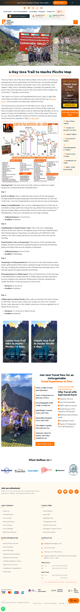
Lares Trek (46, 514)
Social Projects (8, 514)
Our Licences (7, 525)
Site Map (61, 603)
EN (61, 11)
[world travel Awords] (73, 470)
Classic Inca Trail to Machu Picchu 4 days (44, 343)
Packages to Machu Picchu (52, 528)
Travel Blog (33, 11)
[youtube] (29, 8)
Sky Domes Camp (49, 532)
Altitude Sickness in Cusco (12, 561)
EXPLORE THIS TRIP (12, 355)
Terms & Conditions (50, 603)
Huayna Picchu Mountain (11, 554)
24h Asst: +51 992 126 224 (53, 552)
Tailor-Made (7, 11)
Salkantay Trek (48, 518)
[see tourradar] (33, 470)
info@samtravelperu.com (53, 543)
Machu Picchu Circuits (10, 543)
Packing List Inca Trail (10, 557)
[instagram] (33, 8)
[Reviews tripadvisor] (60, 470)
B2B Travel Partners (9, 532)
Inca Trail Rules (8, 528)
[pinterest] (41, 8)
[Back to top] (77, 606)
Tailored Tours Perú (49, 525)
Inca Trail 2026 (8, 547)
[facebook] (24, 8)
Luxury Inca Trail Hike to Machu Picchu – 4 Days (15, 343)
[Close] (72, 2)
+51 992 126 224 (49, 548)
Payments (42, 11)
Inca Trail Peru (47, 511)
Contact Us (51, 11)
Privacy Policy (37, 603)
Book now (59, 2)
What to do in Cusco (10, 564)
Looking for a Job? (73, 603)
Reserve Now (70, 105)
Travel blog (7, 571)
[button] (75, 22)
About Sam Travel (44, 444)
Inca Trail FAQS (8, 550)
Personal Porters (8, 521)
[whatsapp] (3, 609)
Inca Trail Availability (20, 11)
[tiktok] (37, 8)
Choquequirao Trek (49, 521)
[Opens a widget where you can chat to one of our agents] (73, 600)
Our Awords (7, 518)
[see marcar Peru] (46, 470)
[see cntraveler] (6, 470)
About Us (6, 511)
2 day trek (34, 118)
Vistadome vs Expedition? (12, 568)
